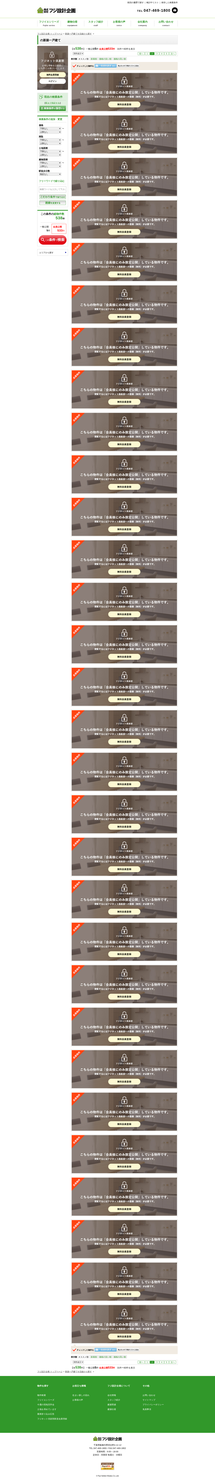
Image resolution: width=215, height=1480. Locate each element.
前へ (141, 53)
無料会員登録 (53, 75)
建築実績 (112, 1404)
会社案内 (143, 24)
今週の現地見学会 (45, 1404)
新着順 (94, 59)
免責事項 (147, 1409)
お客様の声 (119, 24)
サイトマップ (149, 1400)
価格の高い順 (120, 59)
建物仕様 (72, 24)
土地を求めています (46, 1409)
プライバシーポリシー (153, 1404)
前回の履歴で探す (135, 2)
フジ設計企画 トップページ (49, 34)
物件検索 (41, 1395)
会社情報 (112, 1395)
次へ (173, 53)
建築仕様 (112, 1409)
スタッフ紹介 (95, 24)
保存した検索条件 (169, 2)
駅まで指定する (52, 103)
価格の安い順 (105, 59)
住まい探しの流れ (80, 1395)
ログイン (53, 81)
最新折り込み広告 (45, 1414)
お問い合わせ (166, 24)
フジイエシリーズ (49, 24)
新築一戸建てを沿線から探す (78, 34)
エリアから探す (46, 252)
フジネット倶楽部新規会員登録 (52, 1419)
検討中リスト (152, 2)
